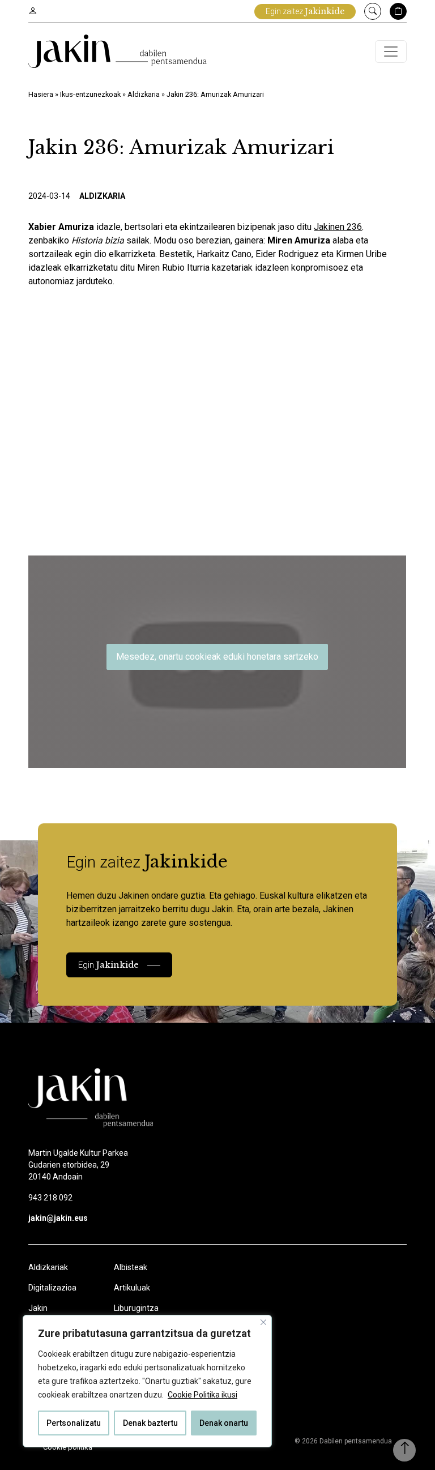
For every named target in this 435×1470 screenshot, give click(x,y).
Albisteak (130, 1267)
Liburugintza (136, 1308)
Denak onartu (223, 1423)
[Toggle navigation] (391, 51)
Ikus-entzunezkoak (90, 94)
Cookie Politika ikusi (202, 1394)
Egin (108, 964)
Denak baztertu (150, 1423)
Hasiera (40, 94)
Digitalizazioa (52, 1287)
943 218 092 (50, 1197)
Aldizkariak (48, 1267)
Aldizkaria (143, 94)
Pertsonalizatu (73, 1423)
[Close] (263, 1322)
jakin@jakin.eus (58, 1218)
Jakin (38, 1308)
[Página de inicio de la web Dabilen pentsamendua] (117, 51)
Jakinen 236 (338, 226)
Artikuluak (132, 1287)
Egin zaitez (305, 11)
